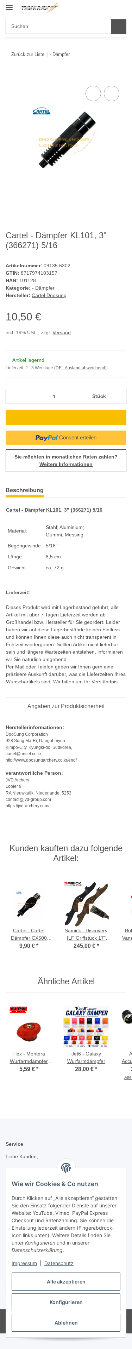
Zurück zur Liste (27, 54)
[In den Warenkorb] (11, 76)
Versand (61, 332)
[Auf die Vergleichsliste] (93, 93)
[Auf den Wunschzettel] (111, 93)
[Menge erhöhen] (118, 396)
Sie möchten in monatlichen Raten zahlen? (66, 460)
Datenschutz (59, 1263)
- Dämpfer (43, 288)
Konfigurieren (66, 1302)
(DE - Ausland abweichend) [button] (80, 367)
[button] (99, 8)
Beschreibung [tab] (25, 490)
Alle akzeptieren (66, 1282)
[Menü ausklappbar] (9, 4)
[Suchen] (118, 26)
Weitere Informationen (66, 464)
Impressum (24, 1263)
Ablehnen (66, 1323)
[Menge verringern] (13, 396)
